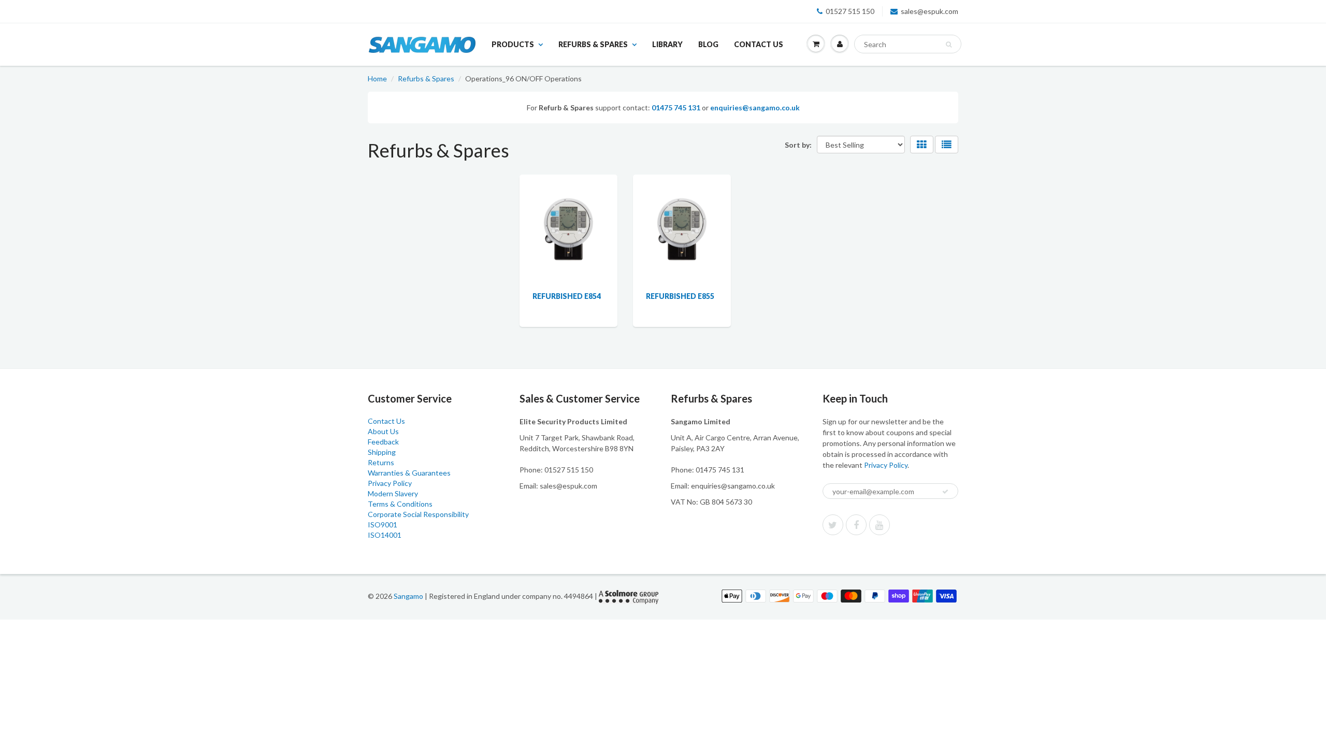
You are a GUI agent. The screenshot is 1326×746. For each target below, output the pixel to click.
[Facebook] (856, 524)
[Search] (948, 44)
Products (513, 44)
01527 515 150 (850, 11)
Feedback (383, 441)
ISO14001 (384, 534)
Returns (381, 462)
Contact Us (758, 44)
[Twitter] (833, 524)
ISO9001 (382, 524)
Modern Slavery (393, 493)
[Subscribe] (945, 491)
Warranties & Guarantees (409, 472)
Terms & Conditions (400, 503)
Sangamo (408, 596)
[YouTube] (879, 524)
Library (667, 44)
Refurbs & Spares (593, 44)
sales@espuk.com (929, 11)
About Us (383, 431)
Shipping (382, 452)
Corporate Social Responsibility (418, 514)
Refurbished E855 (680, 296)
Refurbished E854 (566, 296)
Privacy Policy (390, 483)
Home (377, 78)
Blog (708, 44)
